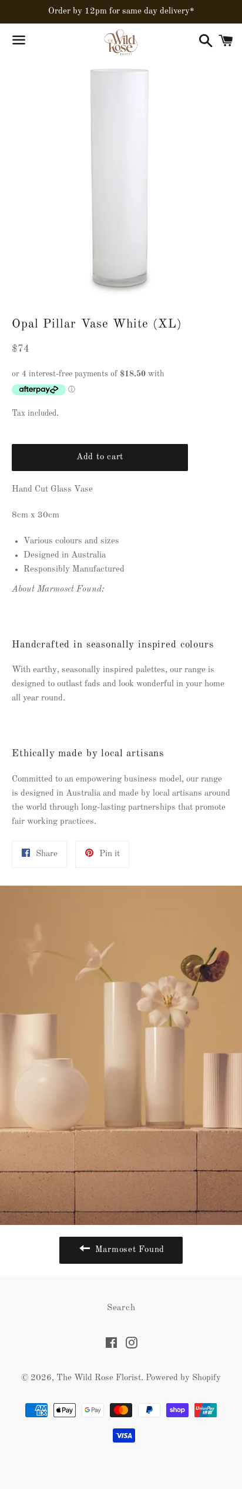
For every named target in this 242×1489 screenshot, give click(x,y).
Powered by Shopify (183, 1378)
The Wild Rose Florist (98, 1378)
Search (121, 1308)
